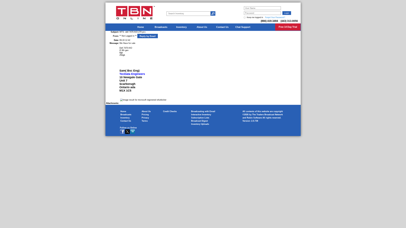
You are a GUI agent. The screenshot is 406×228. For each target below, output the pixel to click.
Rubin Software (254, 118)
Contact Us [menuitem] (222, 27)
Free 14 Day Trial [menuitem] (288, 26)
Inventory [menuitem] (181, 27)
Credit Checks (170, 111)
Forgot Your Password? (275, 17)
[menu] (203, 27)
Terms (145, 121)
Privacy (145, 118)
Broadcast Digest (199, 121)
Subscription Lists (200, 118)
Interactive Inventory (201, 114)
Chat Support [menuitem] (242, 27)
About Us (146, 111)
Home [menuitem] (140, 27)
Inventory (125, 118)
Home (123, 111)
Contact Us (125, 121)
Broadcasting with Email (203, 111)
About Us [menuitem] (202, 27)
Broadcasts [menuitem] (161, 27)
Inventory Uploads (200, 124)
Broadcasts (125, 114)
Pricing (145, 114)
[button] (286, 13)
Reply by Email (148, 36)
